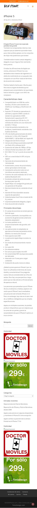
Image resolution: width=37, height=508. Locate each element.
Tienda (25, 494)
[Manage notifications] (33, 504)
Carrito (18, 494)
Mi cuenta (11, 494)
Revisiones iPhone (17, 20)
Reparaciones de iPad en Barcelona (16, 404)
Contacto (25, 492)
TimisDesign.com (18, 505)
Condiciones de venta (13, 492)
